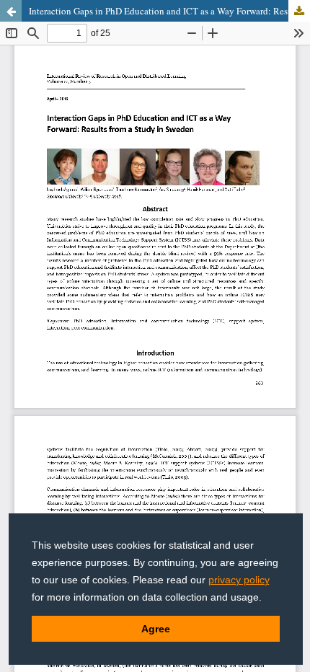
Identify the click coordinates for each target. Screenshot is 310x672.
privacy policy (239, 579)
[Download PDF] (299, 11)
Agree (155, 629)
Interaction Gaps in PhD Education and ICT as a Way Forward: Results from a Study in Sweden (169, 10)
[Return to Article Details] (11, 11)
